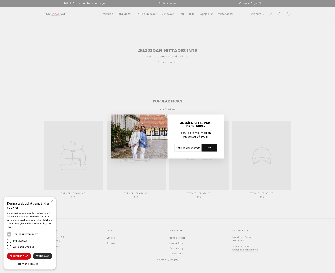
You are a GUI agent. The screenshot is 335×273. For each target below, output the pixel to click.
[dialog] (29, 233)
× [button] (52, 201)
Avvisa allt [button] (42, 255)
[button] (29, 264)
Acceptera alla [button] (19, 255)
